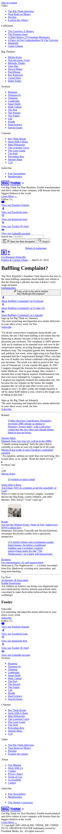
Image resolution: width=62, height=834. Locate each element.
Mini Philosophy (16, 144)
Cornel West (14, 78)
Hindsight (13, 43)
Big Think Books (17, 138)
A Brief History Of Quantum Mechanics (29, 37)
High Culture (15, 106)
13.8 (10, 162)
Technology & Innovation (14, 580)
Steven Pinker (15, 69)
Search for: (7, 236)
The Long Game (16, 150)
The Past (12, 109)
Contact (12, 771)
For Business (8, 257)
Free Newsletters (16, 173)
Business (12, 92)
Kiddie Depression (11, 583)
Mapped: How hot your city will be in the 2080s (26, 441)
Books (4, 521)
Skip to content (9, 2)
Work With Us (15, 768)
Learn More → (9, 196)
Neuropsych (14, 95)
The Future (14, 115)
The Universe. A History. (21, 31)
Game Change (15, 46)
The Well (13, 153)
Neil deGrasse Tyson (19, 60)
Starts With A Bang (18, 141)
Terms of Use (15, 777)
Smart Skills (14, 104)
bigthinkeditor (8, 288)
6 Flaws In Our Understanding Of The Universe (33, 40)
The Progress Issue (18, 34)
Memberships (15, 176)
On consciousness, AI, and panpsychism (22, 562)
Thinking (13, 98)
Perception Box (16, 156)
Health (11, 121)
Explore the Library (18, 20)
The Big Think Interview (21, 11)
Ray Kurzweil (15, 75)
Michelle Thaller (16, 63)
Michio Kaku (15, 57)
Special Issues (15, 127)
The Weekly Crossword (20, 802)
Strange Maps (15, 159)
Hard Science (15, 124)
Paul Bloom (14, 72)
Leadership (14, 101)
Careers (12, 782)
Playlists (12, 17)
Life (10, 118)
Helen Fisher (14, 81)
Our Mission (14, 765)
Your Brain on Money (19, 14)
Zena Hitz (13, 66)
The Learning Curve (18, 147)
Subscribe (21, 257)
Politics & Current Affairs (14, 260)
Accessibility (14, 779)
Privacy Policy (15, 774)
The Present (14, 112)
